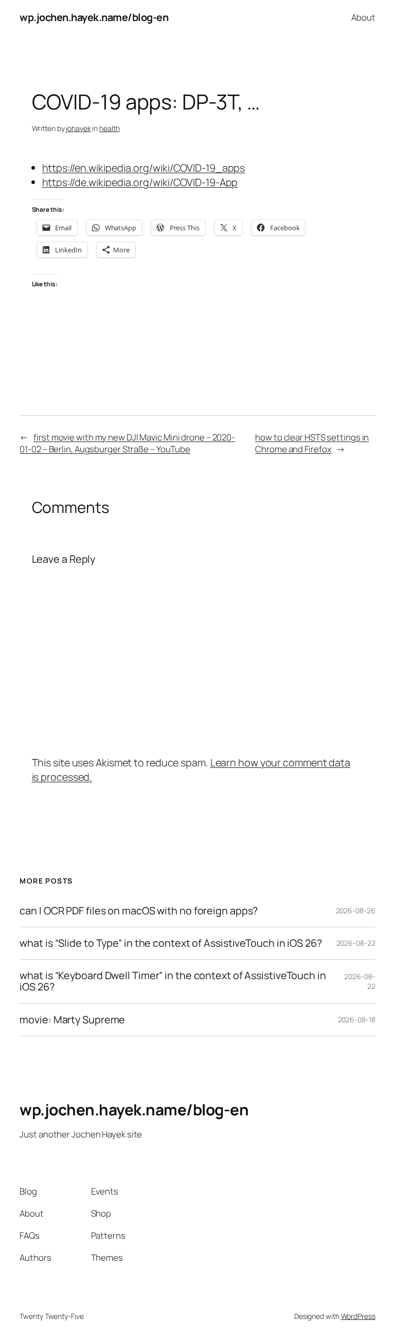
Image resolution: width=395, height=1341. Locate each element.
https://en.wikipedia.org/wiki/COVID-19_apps (143, 168)
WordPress (358, 1316)
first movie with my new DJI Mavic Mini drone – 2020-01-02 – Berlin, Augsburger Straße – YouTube (127, 443)
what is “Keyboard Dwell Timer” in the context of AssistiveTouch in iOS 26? (173, 981)
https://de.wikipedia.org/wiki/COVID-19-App (140, 182)
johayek (78, 128)
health (109, 128)
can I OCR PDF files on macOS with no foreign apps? (139, 910)
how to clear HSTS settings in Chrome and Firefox (312, 443)
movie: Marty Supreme (72, 1019)
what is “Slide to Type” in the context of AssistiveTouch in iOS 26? (170, 943)
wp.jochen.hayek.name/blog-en (94, 17)
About (363, 17)
